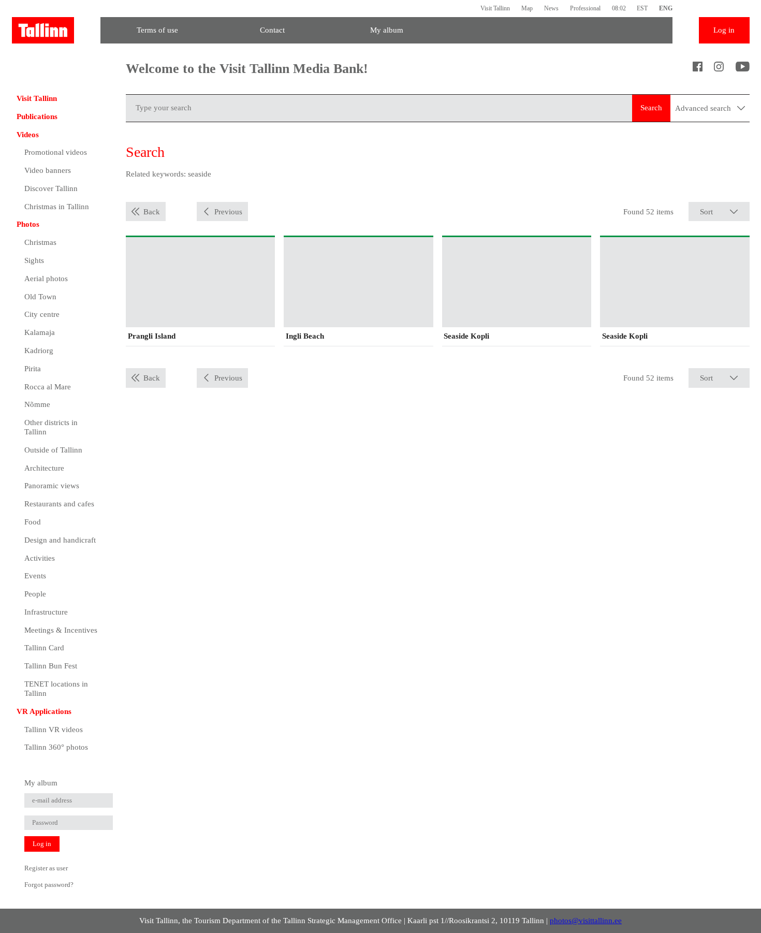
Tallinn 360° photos (56, 747)
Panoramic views (51, 486)
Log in (724, 30)
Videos (28, 134)
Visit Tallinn (495, 8)
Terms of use (157, 30)
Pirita (32, 369)
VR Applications (44, 711)
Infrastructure (46, 612)
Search (651, 108)
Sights (34, 260)
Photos (28, 224)
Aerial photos (46, 278)
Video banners (47, 170)
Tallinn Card (44, 648)
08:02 (619, 8)
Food (32, 522)
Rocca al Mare (47, 387)
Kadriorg (38, 350)
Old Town (40, 297)
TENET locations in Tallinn (56, 688)
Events (35, 576)
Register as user (46, 868)
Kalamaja (39, 332)
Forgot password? (49, 884)
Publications (37, 116)
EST (642, 8)
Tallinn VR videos (53, 729)
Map (527, 8)
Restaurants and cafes (59, 504)
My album (386, 30)
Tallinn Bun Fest (50, 666)
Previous (228, 212)
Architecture (44, 468)
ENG (665, 8)
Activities (39, 558)
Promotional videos (55, 152)
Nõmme (37, 404)
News (551, 8)
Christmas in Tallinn (56, 206)
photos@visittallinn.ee (586, 920)
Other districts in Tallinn (51, 427)
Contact (272, 30)
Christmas (40, 242)
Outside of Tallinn (53, 450)
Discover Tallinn (51, 188)
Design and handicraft (60, 540)
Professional (585, 8)
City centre (42, 314)
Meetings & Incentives (60, 630)
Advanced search (704, 108)
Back (151, 212)
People (35, 594)
